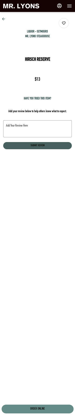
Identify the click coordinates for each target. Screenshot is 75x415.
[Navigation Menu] (69, 6)
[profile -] (59, 5)
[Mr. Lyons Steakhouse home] (21, 6)
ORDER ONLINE (37, 409)
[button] (5, 19)
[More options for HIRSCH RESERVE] (64, 23)
